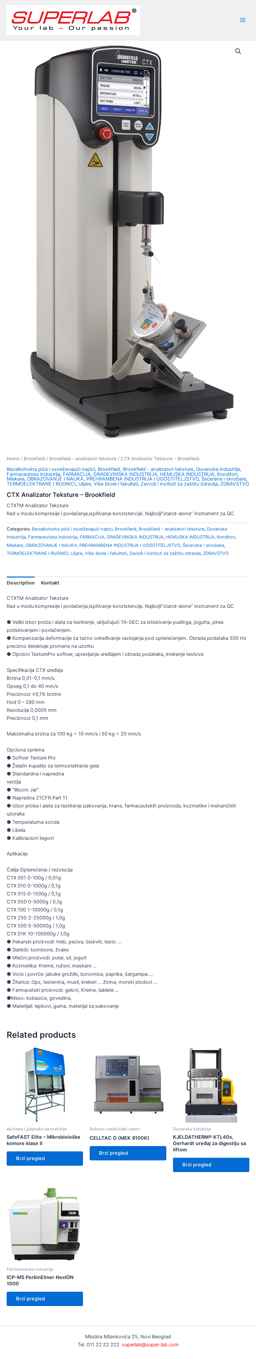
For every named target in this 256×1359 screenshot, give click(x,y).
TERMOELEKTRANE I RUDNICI (41, 484)
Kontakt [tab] (50, 583)
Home (13, 458)
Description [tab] (21, 583)
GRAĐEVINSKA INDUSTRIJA (125, 474)
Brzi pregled (30, 1158)
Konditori (227, 474)
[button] (238, 51)
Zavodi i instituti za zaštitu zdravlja (179, 484)
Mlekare (15, 479)
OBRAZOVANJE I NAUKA (55, 479)
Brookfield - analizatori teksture (82, 458)
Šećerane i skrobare (223, 479)
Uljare (84, 484)
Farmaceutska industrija (33, 474)
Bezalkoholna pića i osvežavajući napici (51, 469)
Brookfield (34, 458)
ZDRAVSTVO (234, 484)
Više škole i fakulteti (116, 484)
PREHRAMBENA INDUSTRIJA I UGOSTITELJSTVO (142, 479)
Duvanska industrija (218, 469)
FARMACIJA (77, 474)
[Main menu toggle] (242, 20)
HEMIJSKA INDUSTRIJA (187, 474)
